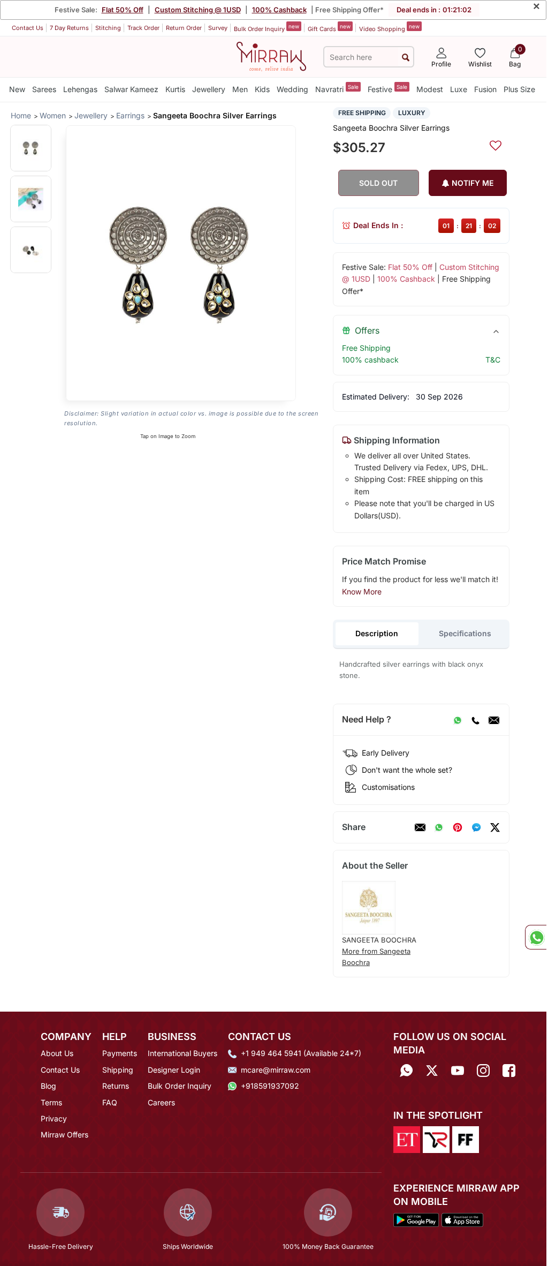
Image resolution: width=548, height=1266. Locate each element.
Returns (115, 1085)
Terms (51, 1102)
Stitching (108, 28)
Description (376, 633)
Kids (262, 89)
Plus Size (519, 89)
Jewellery (208, 89)
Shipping (117, 1069)
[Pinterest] (457, 827)
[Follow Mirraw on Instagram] (483, 1070)
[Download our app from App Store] (462, 1219)
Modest (429, 89)
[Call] (475, 720)
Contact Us (27, 28)
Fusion (485, 89)
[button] (31, 148)
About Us (57, 1053)
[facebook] (476, 827)
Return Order (184, 28)
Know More (362, 591)
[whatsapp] (438, 827)
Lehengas (80, 89)
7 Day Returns (69, 28)
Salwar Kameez (131, 89)
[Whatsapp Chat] (535, 937)
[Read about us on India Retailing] (436, 1138)
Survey (217, 28)
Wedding (292, 89)
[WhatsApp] (457, 720)
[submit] (405, 57)
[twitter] (495, 827)
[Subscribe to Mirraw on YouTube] (457, 1070)
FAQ (109, 1102)
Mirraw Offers (64, 1134)
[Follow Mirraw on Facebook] (509, 1070)
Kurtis (175, 89)
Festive (387, 89)
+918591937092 (270, 1085)
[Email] (494, 720)
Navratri (337, 89)
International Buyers (182, 1053)
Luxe (458, 89)
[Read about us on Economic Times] (406, 1138)
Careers (161, 1102)
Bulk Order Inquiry (266, 28)
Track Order (143, 28)
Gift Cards (329, 28)
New (17, 89)
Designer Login (174, 1069)
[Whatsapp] (406, 1070)
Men (240, 89)
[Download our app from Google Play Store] (416, 1219)
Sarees (44, 89)
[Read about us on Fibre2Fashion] (465, 1138)
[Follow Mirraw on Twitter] (432, 1070)
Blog (48, 1085)
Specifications (465, 633)
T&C (492, 359)
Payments (119, 1053)
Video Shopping (389, 28)
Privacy (54, 1118)
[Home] (271, 55)
